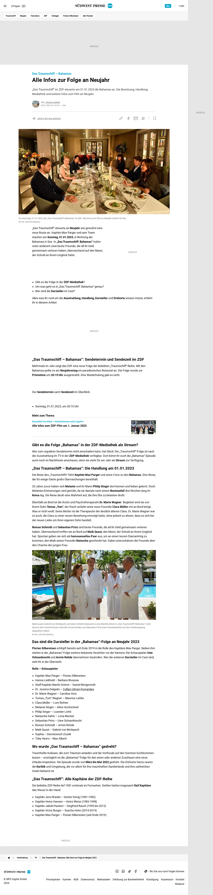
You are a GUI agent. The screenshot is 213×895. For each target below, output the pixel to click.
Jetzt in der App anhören (49, 118)
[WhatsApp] (123, 871)
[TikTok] (129, 871)
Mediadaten (103, 879)
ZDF (45, 16)
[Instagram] (117, 871)
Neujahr (23, 16)
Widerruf (179, 884)
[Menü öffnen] (5, 6)
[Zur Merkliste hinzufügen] (154, 118)
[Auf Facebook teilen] (128, 118)
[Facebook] (135, 871)
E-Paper (15, 6)
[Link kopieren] (121, 118)
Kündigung (152, 879)
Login (181, 6)
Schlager (55, 16)
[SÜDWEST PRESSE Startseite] (94, 5)
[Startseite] (9, 858)
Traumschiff (11, 16)
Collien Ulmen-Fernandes (78, 689)
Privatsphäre (53, 879)
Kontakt (180, 879)
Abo (168, 6)
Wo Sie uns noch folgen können (167, 871)
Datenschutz (88, 879)
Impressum (167, 879)
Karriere (67, 879)
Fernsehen (35, 16)
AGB (75, 879)
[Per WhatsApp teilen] (143, 118)
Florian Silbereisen (70, 16)
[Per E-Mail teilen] (136, 118)
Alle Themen (88, 16)
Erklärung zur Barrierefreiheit (128, 879)
